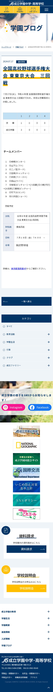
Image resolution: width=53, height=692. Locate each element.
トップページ (6, 47)
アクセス (33, 677)
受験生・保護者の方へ (10, 673)
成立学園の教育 (8, 611)
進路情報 (5, 631)
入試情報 (5, 638)
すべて (9, 326)
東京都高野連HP (18, 268)
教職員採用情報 (21, 677)
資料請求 (6, 12)
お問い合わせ (33, 12)
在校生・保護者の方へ (31, 673)
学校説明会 (20, 12)
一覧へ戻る (26, 301)
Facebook (43, 407)
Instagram (16, 407)
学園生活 (5, 618)
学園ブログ (19, 47)
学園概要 (5, 625)
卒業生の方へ (6, 677)
